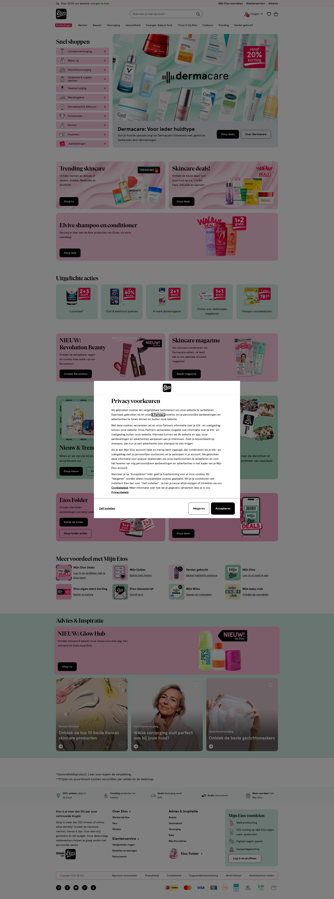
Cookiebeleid (119, 487)
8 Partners (158, 414)
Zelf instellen (107, 508)
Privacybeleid (119, 492)
